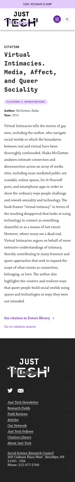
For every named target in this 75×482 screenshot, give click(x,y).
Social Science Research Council (31, 453)
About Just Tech (19, 443)
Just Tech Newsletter (23, 402)
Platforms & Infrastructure (26, 101)
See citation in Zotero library (27, 318)
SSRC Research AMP (37, 4)
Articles (13, 420)
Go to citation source (20, 326)
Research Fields (19, 408)
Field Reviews (18, 414)
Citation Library (19, 437)
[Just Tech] (21, 19)
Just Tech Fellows (20, 431)
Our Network (17, 426)
